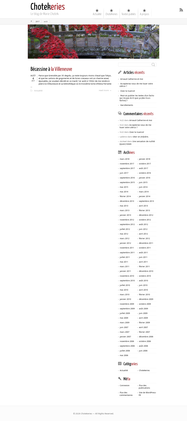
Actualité (97, 14)
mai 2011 (124, 261)
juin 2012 (143, 229)
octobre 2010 (145, 276)
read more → (105, 90)
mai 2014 (124, 191)
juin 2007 (124, 327)
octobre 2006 (145, 341)
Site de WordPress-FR (147, 393)
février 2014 (125, 196)
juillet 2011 (125, 257)
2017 (37, 21)
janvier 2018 (144, 159)
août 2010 (143, 280)
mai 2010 (124, 290)
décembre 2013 (127, 201)
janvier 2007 (125, 336)
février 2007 (144, 332)
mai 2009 (124, 318)
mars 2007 (124, 332)
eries (48, 7)
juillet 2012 (125, 229)
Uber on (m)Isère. (141, 136)
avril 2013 (143, 205)
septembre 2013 (146, 201)
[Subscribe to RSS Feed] (181, 9)
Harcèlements (126, 105)
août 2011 (143, 252)
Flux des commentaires (126, 393)
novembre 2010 (127, 276)
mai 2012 (124, 233)
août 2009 (143, 308)
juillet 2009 (125, 313)
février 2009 (144, 322)
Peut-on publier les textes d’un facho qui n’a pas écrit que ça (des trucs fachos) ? (137, 98)
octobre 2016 (145, 173)
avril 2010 (143, 290)
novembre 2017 (127, 163)
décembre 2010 (146, 271)
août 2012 (143, 224)
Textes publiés (129, 14)
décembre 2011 (146, 243)
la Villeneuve (51, 69)
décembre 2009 (146, 299)
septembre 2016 (127, 177)
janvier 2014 (144, 196)
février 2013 (144, 210)
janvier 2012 (125, 243)
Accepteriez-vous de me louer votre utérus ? (136, 84)
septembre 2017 (127, 168)
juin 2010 (143, 285)
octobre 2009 (145, 304)
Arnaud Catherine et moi (131, 79)
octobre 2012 (145, 219)
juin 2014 (143, 187)
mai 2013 (124, 205)
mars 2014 (144, 191)
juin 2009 (143, 313)
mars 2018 (124, 159)
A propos (144, 14)
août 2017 (143, 168)
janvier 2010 (125, 299)
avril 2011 (143, 261)
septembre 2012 (127, 224)
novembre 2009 (127, 304)
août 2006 (143, 346)
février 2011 (144, 266)
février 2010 (144, 294)
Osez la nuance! (127, 91)
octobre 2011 (145, 247)
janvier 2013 (125, 215)
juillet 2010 (125, 285)
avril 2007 (143, 327)
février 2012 (144, 238)
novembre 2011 (127, 247)
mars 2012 (124, 238)
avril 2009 (143, 318)
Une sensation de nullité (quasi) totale (137, 142)
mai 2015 (124, 187)
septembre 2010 (127, 280)
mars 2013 (124, 210)
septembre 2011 (127, 252)
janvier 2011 (125, 271)
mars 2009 (124, 322)
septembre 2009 (127, 308)
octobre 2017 (145, 163)
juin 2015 (143, 182)
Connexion (125, 385)
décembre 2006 (146, 336)
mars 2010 (124, 294)
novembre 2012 (127, 219)
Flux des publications (144, 386)
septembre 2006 (127, 346)
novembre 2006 (127, 341)
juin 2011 (143, 257)
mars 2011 (124, 266)
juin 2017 (124, 173)
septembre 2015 (127, 182)
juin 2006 (143, 350)
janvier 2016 (144, 177)
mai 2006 (124, 355)
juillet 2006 (125, 350)
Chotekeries (111, 14)
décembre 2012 (146, 215)
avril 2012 (143, 233)
